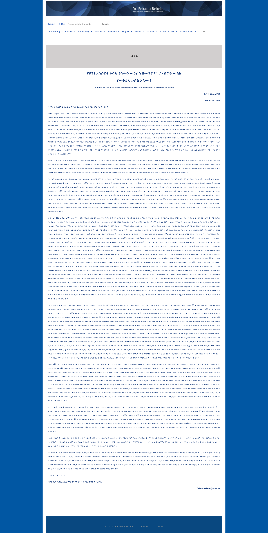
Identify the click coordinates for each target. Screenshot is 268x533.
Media (138, 31)
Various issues (167, 31)
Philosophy (83, 31)
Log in (159, 526)
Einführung (54, 31)
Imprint (144, 526)
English (126, 31)
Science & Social (188, 31)
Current (69, 31)
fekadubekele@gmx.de (79, 24)
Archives (150, 31)
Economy (112, 31)
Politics (98, 31)
